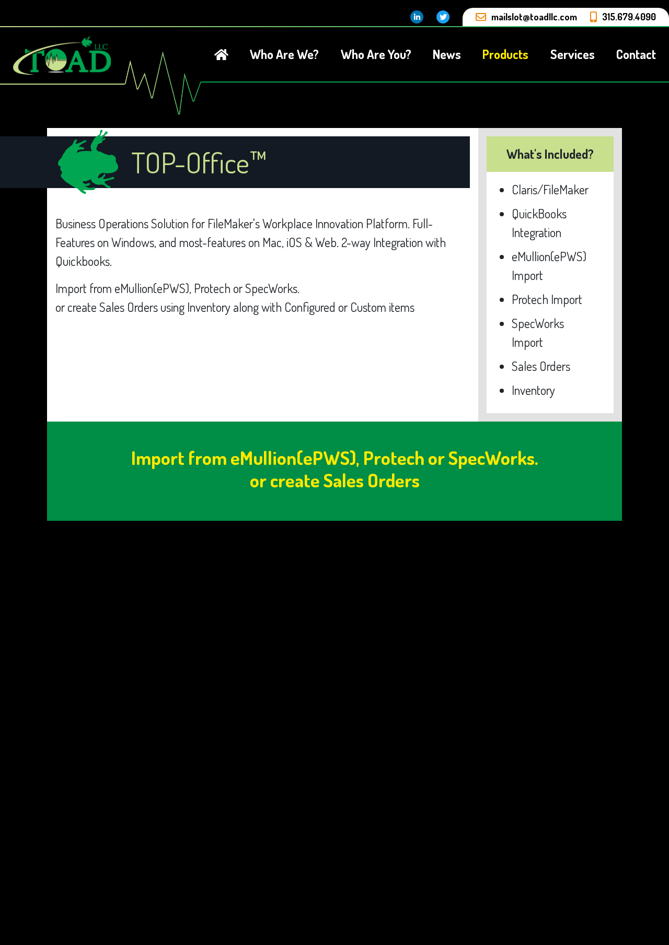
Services (572, 54)
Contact (636, 54)
